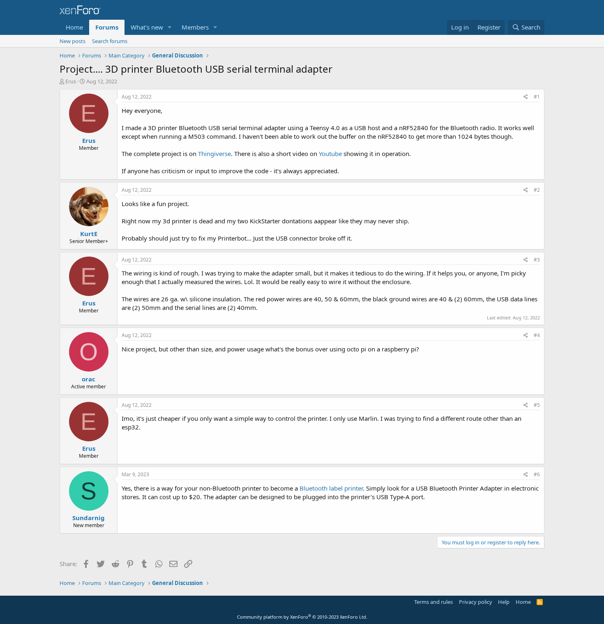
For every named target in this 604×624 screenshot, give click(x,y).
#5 (537, 404)
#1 (537, 96)
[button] (169, 27)
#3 (537, 259)
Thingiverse (214, 153)
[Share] (526, 97)
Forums (106, 27)
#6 (537, 474)
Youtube (330, 153)
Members (195, 27)
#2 (537, 189)
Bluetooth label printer (331, 488)
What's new (147, 27)
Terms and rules (433, 602)
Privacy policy (475, 602)
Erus (70, 81)
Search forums (109, 41)
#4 (537, 335)
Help (503, 602)
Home (74, 27)
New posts (72, 41)
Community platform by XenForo (302, 617)
